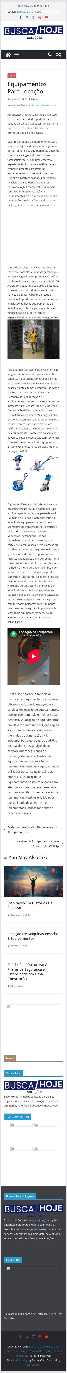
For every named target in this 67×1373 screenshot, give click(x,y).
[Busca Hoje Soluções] (33, 1081)
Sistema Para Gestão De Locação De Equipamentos (32, 829)
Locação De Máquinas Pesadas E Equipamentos (33, 936)
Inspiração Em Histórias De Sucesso (30, 905)
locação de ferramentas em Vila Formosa (32, 105)
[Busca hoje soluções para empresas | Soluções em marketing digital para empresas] (8, 54)
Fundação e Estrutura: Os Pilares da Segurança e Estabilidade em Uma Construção (28, 971)
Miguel (34, 99)
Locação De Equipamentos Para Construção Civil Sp (37, 843)
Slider (12, 75)
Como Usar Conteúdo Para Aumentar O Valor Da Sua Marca (36, 12)
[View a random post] (58, 54)
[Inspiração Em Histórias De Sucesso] (33, 868)
